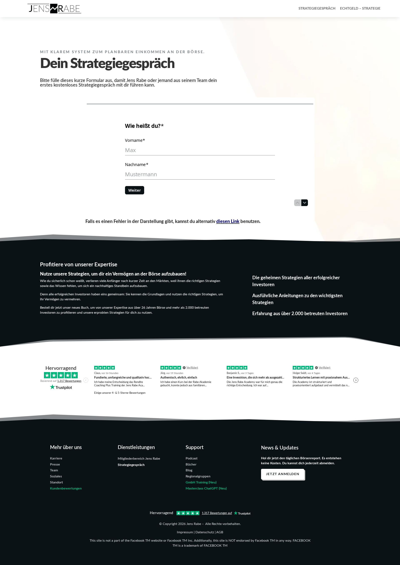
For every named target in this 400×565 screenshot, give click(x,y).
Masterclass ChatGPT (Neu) (206, 488)
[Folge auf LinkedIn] (301, 488)
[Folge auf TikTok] (313, 488)
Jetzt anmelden (282, 474)
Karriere (56, 458)
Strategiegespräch (317, 8)
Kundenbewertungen (66, 488)
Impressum (185, 532)
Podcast (192, 458)
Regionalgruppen (198, 476)
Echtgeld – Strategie (360, 8)
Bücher (191, 464)
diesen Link (227, 221)
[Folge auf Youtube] (266, 488)
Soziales (56, 476)
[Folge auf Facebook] (278, 488)
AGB (219, 532)
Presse (55, 464)
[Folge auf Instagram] (289, 488)
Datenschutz (204, 532)
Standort (56, 482)
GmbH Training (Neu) (201, 482)
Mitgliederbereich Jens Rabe (139, 458)
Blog (189, 470)
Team (54, 470)
